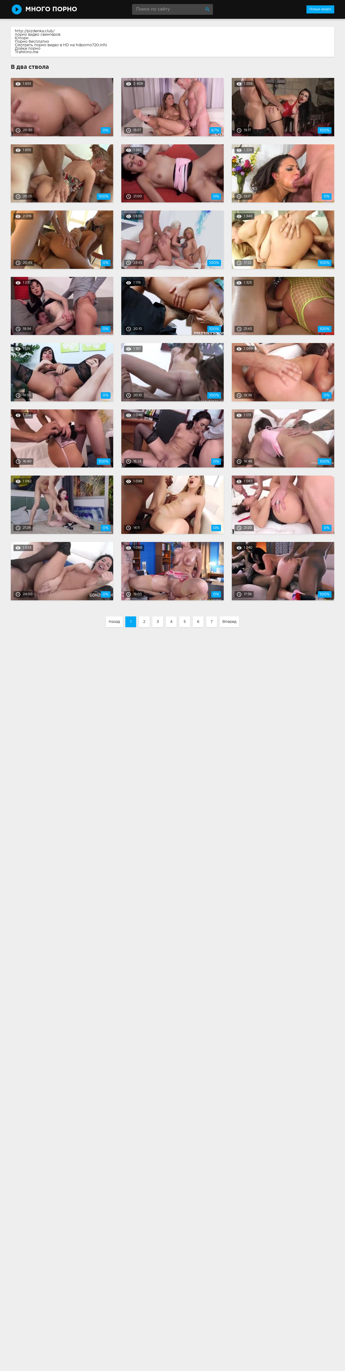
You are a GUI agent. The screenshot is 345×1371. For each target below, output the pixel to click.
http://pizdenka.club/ (35, 31)
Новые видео (320, 9)
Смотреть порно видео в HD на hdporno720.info (61, 45)
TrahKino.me (26, 52)
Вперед (229, 621)
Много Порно (51, 9)
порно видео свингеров (37, 34)
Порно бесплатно (32, 41)
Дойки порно (27, 48)
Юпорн (22, 38)
